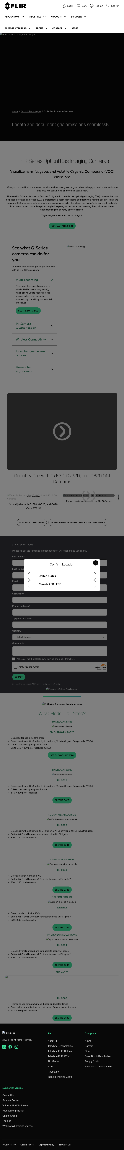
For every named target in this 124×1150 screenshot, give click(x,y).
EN (58, 584)
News (88, 1041)
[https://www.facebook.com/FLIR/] (10, 1047)
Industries (35, 17)
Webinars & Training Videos (17, 1126)
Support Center (10, 1100)
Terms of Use (65, 1145)
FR (52, 584)
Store (75, 28)
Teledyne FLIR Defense (60, 1051)
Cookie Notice (27, 1145)
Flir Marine (53, 1061)
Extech (51, 1066)
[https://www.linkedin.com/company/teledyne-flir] (4, 1047)
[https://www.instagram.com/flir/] (16, 1047)
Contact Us (8, 1095)
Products (56, 17)
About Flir (53, 1041)
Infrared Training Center (60, 1077)
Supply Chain (92, 1061)
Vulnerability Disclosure (15, 1105)
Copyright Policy (46, 1145)
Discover (76, 17)
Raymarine (54, 1071)
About (39, 28)
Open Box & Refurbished (98, 1056)
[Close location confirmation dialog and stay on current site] (95, 562)
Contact (57, 28)
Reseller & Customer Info (98, 1066)
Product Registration (13, 1110)
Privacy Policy (9, 1145)
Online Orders (9, 1116)
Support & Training (15, 28)
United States (47, 576)
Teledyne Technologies (60, 1046)
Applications (12, 17)
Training (6, 1121)
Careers (89, 1046)
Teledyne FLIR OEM (59, 1056)
